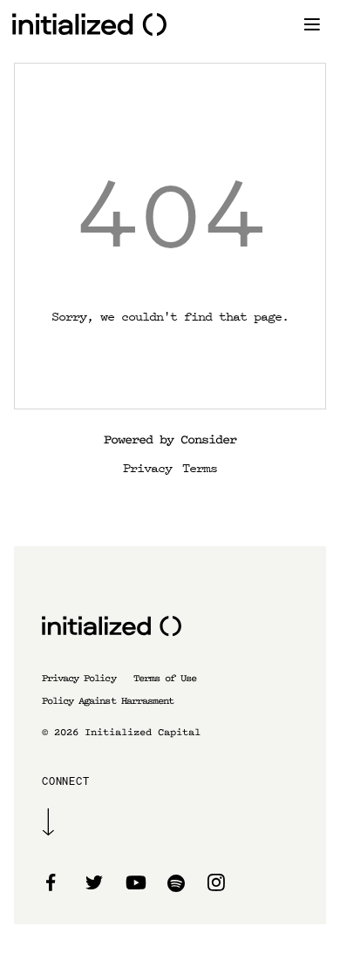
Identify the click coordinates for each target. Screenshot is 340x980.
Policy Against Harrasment (107, 700)
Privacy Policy (79, 678)
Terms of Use (164, 678)
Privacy (147, 467)
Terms (199, 467)
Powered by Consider (170, 439)
